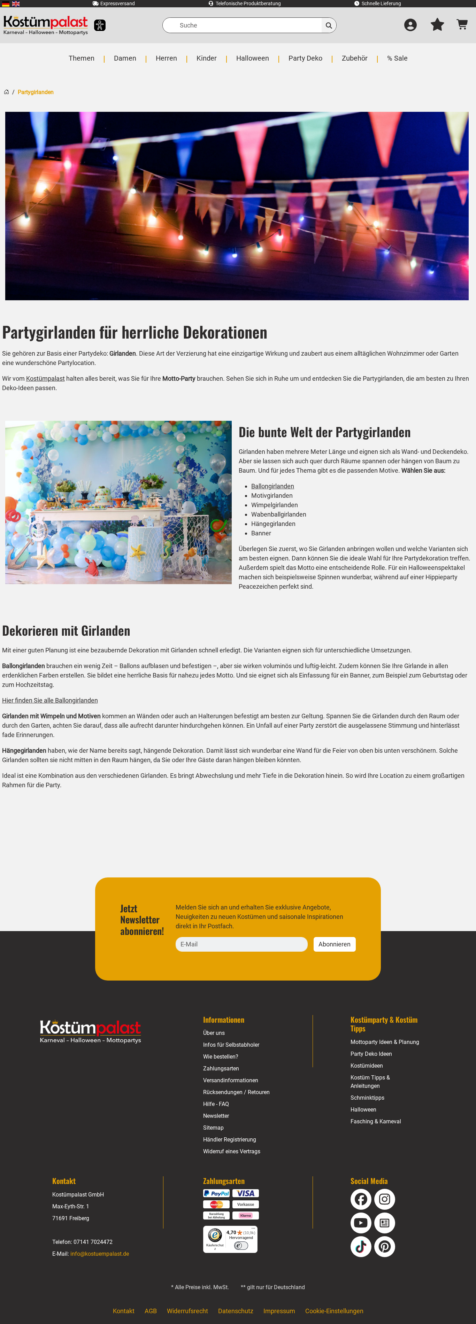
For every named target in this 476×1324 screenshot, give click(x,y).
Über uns (214, 1033)
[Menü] (253, 1230)
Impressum (279, 1311)
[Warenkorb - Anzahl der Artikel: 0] (462, 25)
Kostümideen (367, 1065)
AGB (151, 1311)
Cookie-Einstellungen (334, 1311)
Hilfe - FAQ (216, 1104)
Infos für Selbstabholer (231, 1045)
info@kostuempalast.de (99, 1254)
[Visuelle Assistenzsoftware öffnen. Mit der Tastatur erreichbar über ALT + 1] (95, 25)
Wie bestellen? (220, 1056)
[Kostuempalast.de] (45, 25)
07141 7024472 (93, 1242)
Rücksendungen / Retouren (236, 1092)
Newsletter (216, 1116)
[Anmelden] (410, 25)
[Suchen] (329, 25)
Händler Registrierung (229, 1139)
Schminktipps (367, 1097)
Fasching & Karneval (376, 1121)
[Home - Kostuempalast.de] (90, 1031)
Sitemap (213, 1127)
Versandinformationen (230, 1080)
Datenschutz (235, 1311)
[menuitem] (5, 3)
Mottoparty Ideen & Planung (385, 1042)
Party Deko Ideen (371, 1054)
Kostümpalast (45, 378)
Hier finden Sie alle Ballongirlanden (50, 700)
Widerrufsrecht (187, 1311)
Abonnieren (334, 944)
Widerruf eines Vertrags (231, 1151)
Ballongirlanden (272, 486)
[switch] (241, 1245)
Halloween (363, 1109)
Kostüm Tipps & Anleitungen (370, 1081)
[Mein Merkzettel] (437, 25)
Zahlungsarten (221, 1068)
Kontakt (124, 1311)
